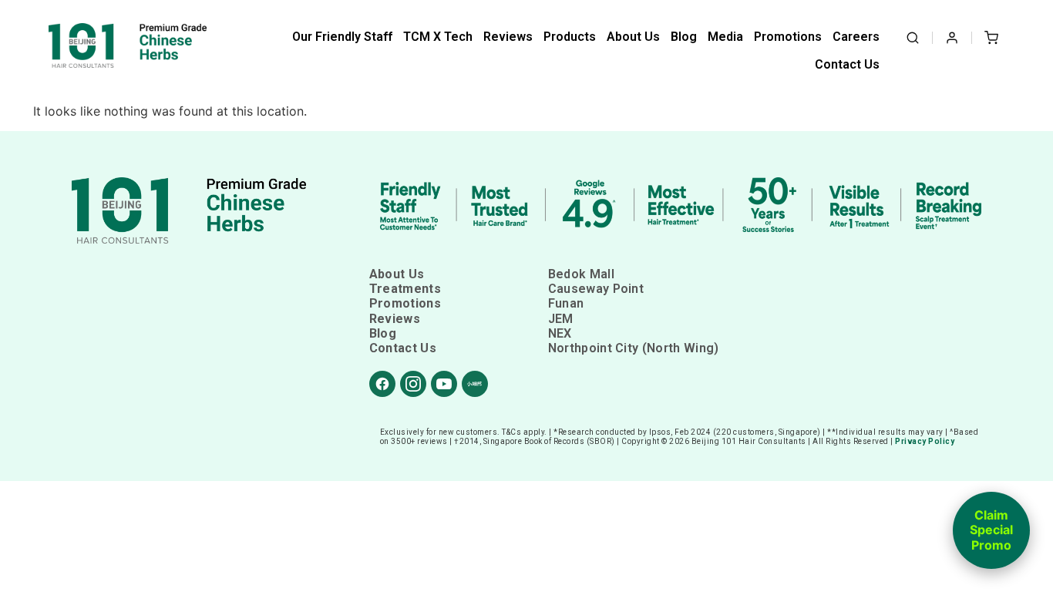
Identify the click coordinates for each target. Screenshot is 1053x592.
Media (725, 36)
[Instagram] (413, 384)
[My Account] (952, 37)
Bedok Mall (581, 274)
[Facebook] (382, 384)
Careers (856, 36)
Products (569, 36)
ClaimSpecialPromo (991, 530)
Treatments (405, 288)
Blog (684, 36)
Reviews (508, 36)
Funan (566, 303)
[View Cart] (991, 37)
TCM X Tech (438, 36)
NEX (560, 333)
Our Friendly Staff (342, 36)
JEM (561, 318)
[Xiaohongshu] (475, 384)
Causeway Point (596, 288)
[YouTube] (444, 384)
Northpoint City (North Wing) (633, 348)
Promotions (788, 36)
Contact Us (847, 64)
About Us (633, 36)
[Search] (912, 37)
